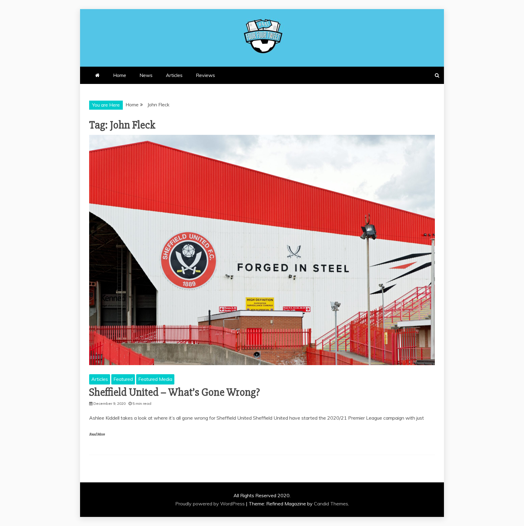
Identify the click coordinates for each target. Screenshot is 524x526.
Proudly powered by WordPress (210, 504)
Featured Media (155, 379)
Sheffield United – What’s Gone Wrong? (174, 392)
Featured (123, 379)
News (146, 75)
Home (119, 75)
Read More (97, 434)
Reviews (205, 75)
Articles (174, 75)
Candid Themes (331, 504)
